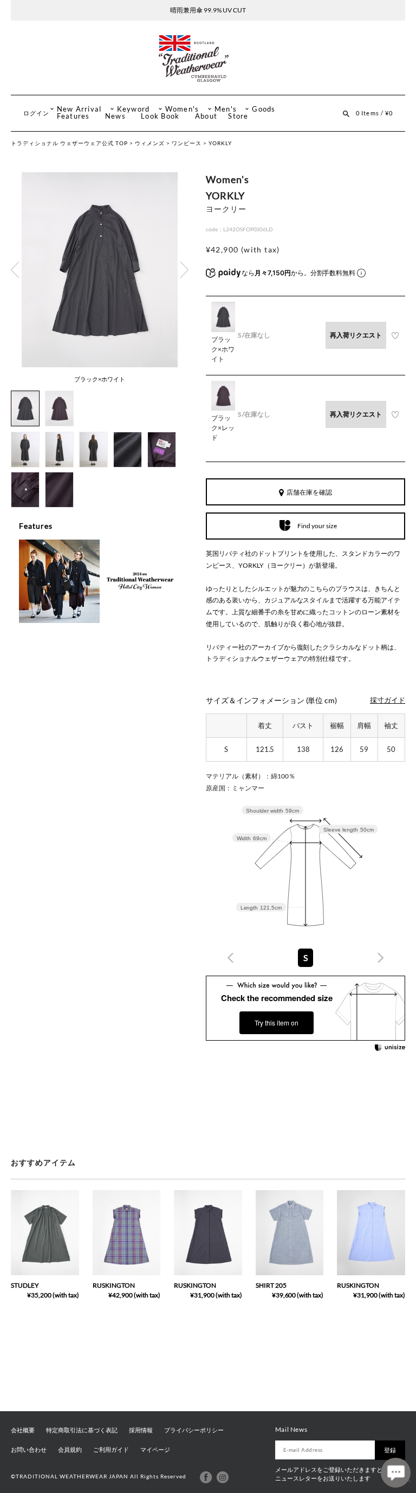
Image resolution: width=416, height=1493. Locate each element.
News (115, 116)
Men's (225, 109)
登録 (390, 1449)
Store (238, 116)
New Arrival (79, 109)
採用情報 (141, 1430)
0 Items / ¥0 (374, 112)
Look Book (160, 116)
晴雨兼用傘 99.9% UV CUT (208, 10)
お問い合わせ (29, 1449)
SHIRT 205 (271, 1285)
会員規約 (70, 1449)
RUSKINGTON (114, 1285)
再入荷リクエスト (356, 335)
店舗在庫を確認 (309, 492)
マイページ (155, 1449)
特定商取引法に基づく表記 (82, 1430)
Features (73, 116)
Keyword (133, 109)
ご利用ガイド (111, 1449)
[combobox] (305, 958)
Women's (182, 109)
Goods (263, 109)
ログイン (36, 112)
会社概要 (23, 1430)
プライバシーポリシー (194, 1430)
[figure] (230, 957)
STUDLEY (25, 1285)
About (206, 116)
